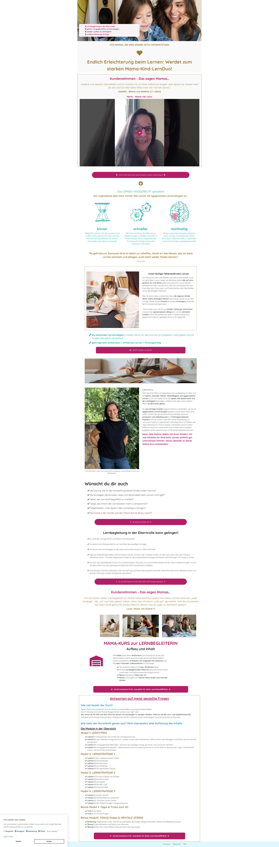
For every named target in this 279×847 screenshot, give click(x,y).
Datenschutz (177, 844)
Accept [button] (49, 841)
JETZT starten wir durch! (142, 350)
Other (42, 831)
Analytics (20, 831)
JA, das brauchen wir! (140, 522)
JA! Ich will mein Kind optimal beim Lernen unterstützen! (141, 175)
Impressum (166, 844)
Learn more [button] (8, 836)
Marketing (32, 831)
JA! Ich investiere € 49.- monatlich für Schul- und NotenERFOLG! (141, 689)
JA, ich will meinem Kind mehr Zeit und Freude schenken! (140, 582)
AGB (184, 844)
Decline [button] (18, 841)
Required (9, 831)
